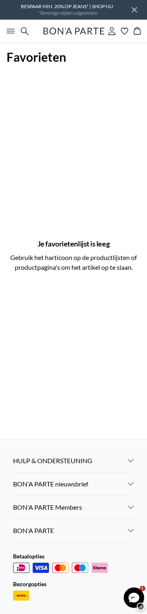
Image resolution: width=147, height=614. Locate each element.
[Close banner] (134, 10)
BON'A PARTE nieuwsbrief (50, 484)
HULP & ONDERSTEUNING (52, 460)
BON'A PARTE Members (47, 507)
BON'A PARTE (33, 530)
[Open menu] (9, 31)
